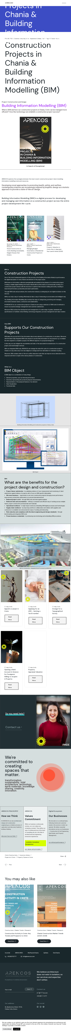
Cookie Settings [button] (7, 1029)
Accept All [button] (16, 1029)
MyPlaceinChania (33, 953)
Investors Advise (25, 855)
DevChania (56, 953)
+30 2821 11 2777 (42, 996)
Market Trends (11, 245)
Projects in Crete (10, 857)
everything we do (31, 832)
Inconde (7, 953)
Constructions (9, 930)
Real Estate (18, 245)
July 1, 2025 (30, 244)
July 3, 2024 (50, 242)
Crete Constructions (11, 855)
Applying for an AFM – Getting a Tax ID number (34, 611)
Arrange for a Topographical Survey (57, 611)
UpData (45, 953)
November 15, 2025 (12, 244)
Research (9, 246)
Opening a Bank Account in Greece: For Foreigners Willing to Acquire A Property (11, 674)
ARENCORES (19, 953)
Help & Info (50, 243)
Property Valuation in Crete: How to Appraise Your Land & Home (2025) (55, 249)
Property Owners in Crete (25, 857)
